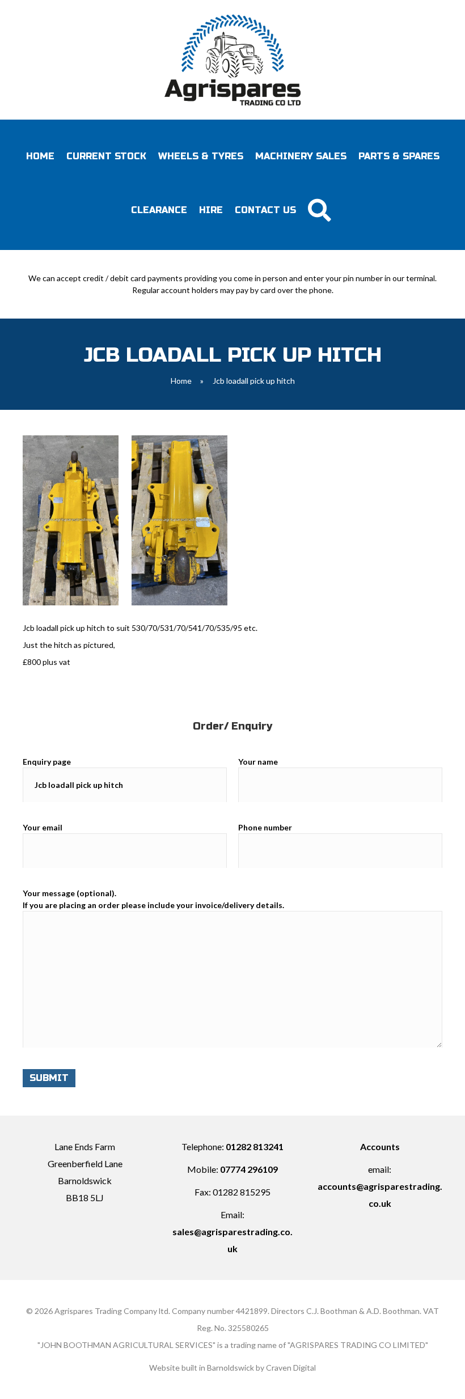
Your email (42, 827)
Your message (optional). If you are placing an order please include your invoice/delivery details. (153, 898)
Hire (211, 210)
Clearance (159, 210)
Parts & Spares (398, 156)
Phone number (265, 827)
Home (40, 156)
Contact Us (265, 210)
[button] (321, 210)
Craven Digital (291, 1367)
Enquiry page (47, 761)
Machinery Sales (300, 156)
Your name (258, 761)
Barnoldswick (230, 1367)
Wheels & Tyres (200, 156)
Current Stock (106, 156)
